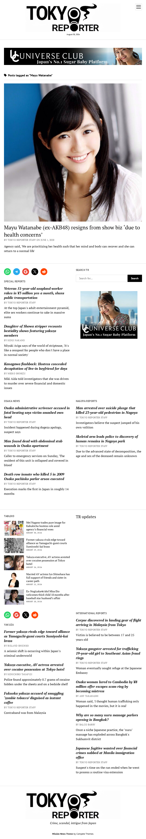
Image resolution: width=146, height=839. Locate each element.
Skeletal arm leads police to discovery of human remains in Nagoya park (107, 438)
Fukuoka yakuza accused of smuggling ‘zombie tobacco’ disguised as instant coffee (33, 698)
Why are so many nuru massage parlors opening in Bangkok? (107, 717)
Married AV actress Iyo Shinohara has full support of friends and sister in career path (48, 577)
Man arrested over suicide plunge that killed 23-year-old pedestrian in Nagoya (106, 410)
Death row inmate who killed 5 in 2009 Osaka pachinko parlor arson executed (34, 476)
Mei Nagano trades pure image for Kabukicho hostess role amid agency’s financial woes (45, 526)
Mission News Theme (62, 833)
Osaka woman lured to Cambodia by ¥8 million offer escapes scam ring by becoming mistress (106, 686)
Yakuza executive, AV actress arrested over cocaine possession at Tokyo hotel (48, 560)
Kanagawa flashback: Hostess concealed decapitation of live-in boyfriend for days (35, 366)
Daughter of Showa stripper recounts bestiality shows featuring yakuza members (33, 331)
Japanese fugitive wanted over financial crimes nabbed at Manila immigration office (106, 753)
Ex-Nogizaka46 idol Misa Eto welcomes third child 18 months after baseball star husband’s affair (47, 595)
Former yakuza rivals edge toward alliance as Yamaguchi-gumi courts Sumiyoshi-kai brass (46, 543)
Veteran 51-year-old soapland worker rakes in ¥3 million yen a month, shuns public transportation (34, 293)
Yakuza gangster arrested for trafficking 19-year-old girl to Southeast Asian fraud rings (108, 653)
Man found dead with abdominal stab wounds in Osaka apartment (33, 443)
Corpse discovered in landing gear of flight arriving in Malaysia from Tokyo (108, 622)
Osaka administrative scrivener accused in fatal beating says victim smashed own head (37, 412)
